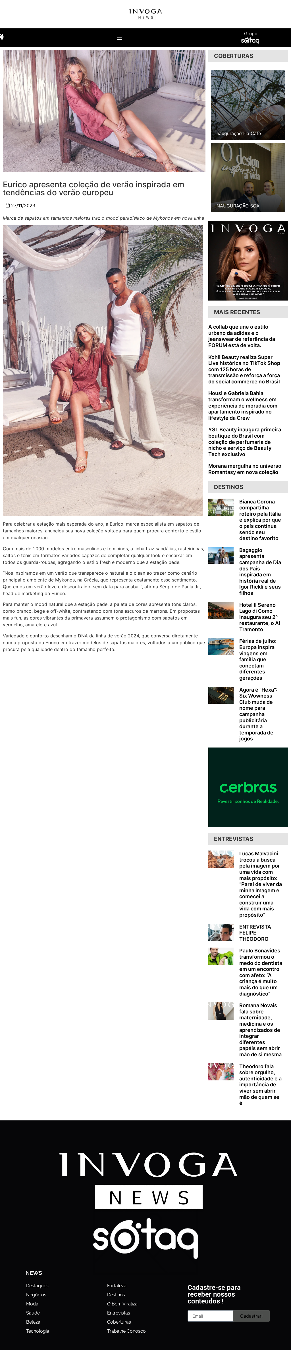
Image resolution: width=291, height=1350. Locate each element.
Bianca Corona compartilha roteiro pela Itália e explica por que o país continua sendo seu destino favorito (260, 520)
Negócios (36, 1294)
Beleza (33, 1322)
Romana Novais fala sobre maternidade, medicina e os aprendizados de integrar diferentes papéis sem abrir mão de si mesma (260, 1029)
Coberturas (119, 1322)
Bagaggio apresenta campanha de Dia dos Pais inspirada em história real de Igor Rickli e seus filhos (260, 571)
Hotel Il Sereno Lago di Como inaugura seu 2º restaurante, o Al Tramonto (259, 617)
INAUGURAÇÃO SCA (237, 206)
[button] (119, 37)
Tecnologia (37, 1331)
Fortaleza (116, 1285)
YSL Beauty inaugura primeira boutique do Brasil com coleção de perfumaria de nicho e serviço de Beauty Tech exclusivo (244, 442)
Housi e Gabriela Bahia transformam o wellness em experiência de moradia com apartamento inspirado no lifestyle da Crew (242, 405)
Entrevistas (118, 1313)
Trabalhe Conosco (126, 1331)
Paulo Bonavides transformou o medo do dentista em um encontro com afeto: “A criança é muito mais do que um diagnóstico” (260, 972)
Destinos (116, 1294)
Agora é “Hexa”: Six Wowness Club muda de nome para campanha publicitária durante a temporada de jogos (258, 714)
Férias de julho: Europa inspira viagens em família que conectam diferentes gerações (258, 659)
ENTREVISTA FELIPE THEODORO (255, 933)
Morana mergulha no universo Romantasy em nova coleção (244, 469)
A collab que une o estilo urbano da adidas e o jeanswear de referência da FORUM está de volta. (241, 336)
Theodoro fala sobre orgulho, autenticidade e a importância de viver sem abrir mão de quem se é (260, 1084)
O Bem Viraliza (122, 1304)
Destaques (37, 1285)
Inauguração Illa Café (238, 133)
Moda (32, 1304)
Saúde (33, 1313)
